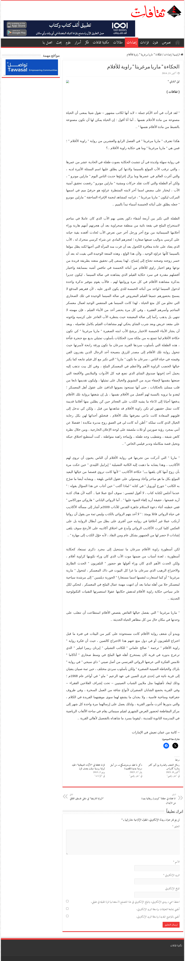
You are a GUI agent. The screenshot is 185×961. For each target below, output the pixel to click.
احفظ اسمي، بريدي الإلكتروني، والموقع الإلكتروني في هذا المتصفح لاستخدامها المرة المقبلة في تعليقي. (135, 902)
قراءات (144, 43)
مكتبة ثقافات (101, 43)
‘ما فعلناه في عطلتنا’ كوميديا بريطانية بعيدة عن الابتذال (158, 799)
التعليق (175, 826)
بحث (59, 43)
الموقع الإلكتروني (172, 888)
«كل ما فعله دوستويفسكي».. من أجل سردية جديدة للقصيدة (126, 767)
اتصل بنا (47, 43)
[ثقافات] (156, 10)
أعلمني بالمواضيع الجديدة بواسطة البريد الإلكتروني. (157, 916)
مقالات (118, 43)
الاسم (176, 862)
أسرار (78, 43)
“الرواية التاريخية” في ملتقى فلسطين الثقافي (87, 797)
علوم (68, 43)
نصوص (166, 43)
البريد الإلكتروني (171, 875)
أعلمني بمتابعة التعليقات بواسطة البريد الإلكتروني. (157, 909)
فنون (155, 43)
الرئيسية (177, 42)
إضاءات (131, 43)
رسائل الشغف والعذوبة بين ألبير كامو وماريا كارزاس (164, 767)
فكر (87, 43)
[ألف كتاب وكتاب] (69, 28)
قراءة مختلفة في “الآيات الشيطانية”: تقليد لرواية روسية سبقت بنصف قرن (88, 767)
